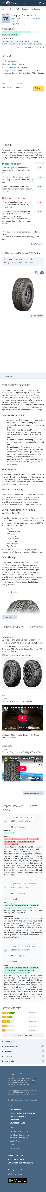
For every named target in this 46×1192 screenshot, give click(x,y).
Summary (9, 376)
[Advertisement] (23, 117)
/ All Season (20, 24)
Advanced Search (18, 1123)
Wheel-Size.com (15, 1155)
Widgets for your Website (20, 1163)
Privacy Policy (15, 1148)
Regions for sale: (11, 70)
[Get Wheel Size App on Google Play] (19, 1180)
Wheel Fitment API (16, 1159)
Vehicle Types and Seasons (22, 1113)
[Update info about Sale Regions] (5, 75)
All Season (36, 9)
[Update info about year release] (29, 67)
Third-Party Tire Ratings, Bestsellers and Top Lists (20, 1136)
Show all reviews (24, 1035)
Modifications (24, 1046)
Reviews (24, 1051)
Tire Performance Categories (18, 1118)
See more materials (33, 793)
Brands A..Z (14, 9)
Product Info (11, 1041)
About (12, 1145)
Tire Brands (15, 1109)
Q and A (24, 1056)
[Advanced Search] (43, 3)
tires (35, 1078)
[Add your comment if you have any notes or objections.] (43, 167)
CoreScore (31, 1082)
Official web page (11, 61)
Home (4, 9)
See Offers (6, 87)
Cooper (25, 9)
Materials (24, 1061)
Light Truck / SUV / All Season (26, 259)
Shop (39, 88)
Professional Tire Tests (19, 1131)
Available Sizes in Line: (13, 64)
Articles (12, 1127)
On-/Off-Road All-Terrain (23, 263)
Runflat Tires (15, 1141)
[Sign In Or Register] (40, 3)
